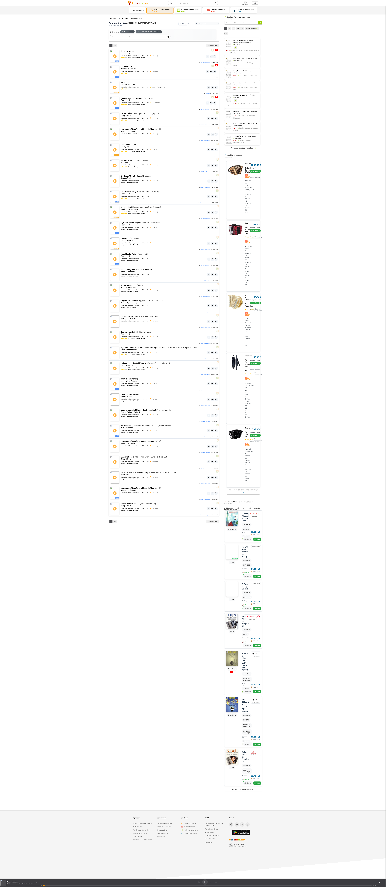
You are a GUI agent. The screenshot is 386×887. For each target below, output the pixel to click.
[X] (242, 824)
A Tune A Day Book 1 (245, 586)
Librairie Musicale (189, 827)
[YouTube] (237, 824)
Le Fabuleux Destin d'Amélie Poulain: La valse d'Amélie (243, 41)
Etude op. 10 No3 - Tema (136, 177)
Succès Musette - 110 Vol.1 (245, 517)
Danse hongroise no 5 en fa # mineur (136, 271)
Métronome (209, 842)
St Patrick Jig (128, 68)
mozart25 (207, 312)
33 (242, 28)
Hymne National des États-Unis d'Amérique (160, 349)
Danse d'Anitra (140, 505)
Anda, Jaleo (141, 208)
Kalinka (129, 380)
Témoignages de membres (141, 830)
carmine (208, 93)
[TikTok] (247, 824)
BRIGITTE (128, 83)
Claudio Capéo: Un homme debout (245, 83)
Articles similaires (255, 177)
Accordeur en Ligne (211, 829)
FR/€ (254, 3)
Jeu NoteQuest (210, 839)
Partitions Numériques (191, 830)
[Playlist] (383, 883)
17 (233, 28)
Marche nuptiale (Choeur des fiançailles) (146, 411)
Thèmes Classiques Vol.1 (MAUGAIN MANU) (245, 661)
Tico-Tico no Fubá (128, 146)
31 (115, 45)
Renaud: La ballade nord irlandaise (245, 111)
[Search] (168, 37)
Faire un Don (161, 836)
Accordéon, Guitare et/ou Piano (150, 32)
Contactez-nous (138, 827)
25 (238, 28)
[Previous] (199, 882)
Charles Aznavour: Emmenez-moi (245, 136)
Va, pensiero (146, 427)
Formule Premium (162, 833)
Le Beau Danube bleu (130, 395)
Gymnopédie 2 (134, 161)
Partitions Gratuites (190, 823)
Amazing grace (127, 52)
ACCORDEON (128, 32)
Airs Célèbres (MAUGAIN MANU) (245, 705)
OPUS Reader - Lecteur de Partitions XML (214, 824)
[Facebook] (231, 824)
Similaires (247, 539)
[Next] (211, 882)
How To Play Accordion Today (245, 552)
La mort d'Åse (140, 114)
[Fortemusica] (231, 845)
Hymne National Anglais (140, 224)
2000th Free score (140, 317)
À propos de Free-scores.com (142, 823)
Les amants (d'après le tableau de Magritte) (141, 130)
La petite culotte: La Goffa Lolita (244, 95)
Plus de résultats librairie (244, 790)
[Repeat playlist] (216, 882)
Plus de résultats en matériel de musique (243, 491)
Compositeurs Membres (164, 823)
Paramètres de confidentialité (142, 840)
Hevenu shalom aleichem (137, 99)
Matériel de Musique (190, 833)
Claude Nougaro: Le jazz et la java (245, 124)
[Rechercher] (215, 3)
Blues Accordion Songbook (245, 621)
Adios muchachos (132, 286)
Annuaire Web (209, 832)
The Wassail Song (140, 192)
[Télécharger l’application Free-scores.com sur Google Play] (241, 832)
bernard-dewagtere (205, 62)
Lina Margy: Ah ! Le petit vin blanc (245, 59)
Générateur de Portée (212, 835)
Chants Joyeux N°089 (142, 302)
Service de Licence (163, 830)
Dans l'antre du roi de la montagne (149, 473)
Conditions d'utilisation (140, 833)
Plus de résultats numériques (244, 148)
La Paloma (130, 239)
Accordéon (237, 44)
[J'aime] (37, 883)
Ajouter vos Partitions (164, 827)
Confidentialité (137, 836)
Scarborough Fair (136, 333)
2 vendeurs (232, 529)
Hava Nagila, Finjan (134, 255)
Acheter (257, 539)
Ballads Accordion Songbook (245, 757)
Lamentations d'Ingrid (144, 458)
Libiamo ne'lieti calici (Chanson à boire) (145, 364)
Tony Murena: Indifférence (242, 71)
